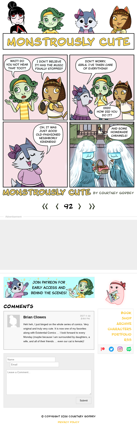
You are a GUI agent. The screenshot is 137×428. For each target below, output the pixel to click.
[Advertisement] (68, 245)
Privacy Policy (68, 422)
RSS (127, 340)
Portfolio (121, 334)
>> (92, 207)
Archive (123, 324)
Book (126, 313)
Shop (126, 318)
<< (45, 207)
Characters (119, 329)
